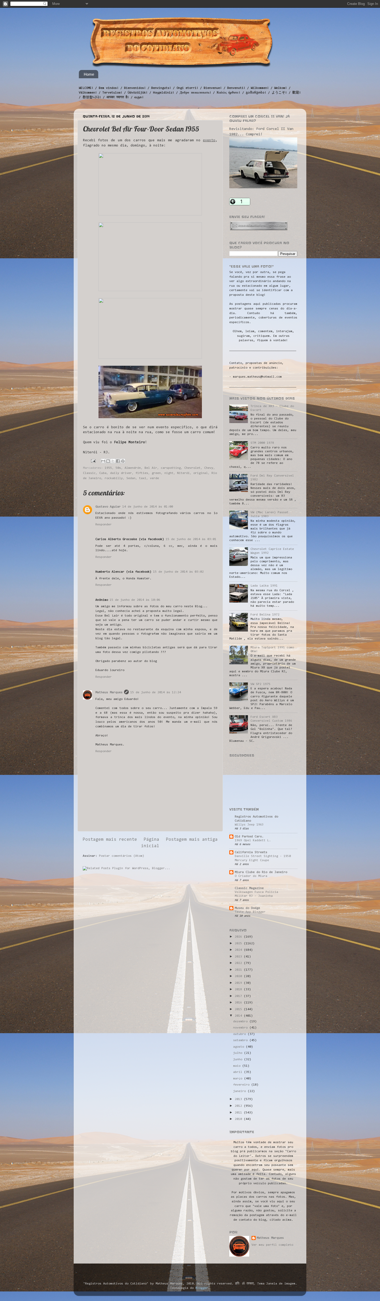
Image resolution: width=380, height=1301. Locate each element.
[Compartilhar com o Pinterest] (122, 461)
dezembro (241, 1021)
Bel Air (151, 468)
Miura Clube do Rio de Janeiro (261, 872)
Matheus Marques (109, 692)
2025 (239, 943)
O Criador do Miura (251, 876)
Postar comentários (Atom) (121, 856)
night (168, 473)
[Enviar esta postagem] (93, 461)
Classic (89, 473)
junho (238, 1059)
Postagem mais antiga (192, 839)
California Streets (251, 852)
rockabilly (114, 478)
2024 (239, 950)
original (200, 473)
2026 (239, 936)
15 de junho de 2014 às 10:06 (135, 600)
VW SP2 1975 (260, 684)
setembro (241, 1040)
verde (154, 478)
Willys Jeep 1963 (249, 824)
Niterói (183, 473)
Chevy (208, 468)
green (156, 473)
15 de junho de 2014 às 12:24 (155, 692)
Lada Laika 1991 (264, 585)
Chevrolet (192, 468)
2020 (239, 976)
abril (238, 1072)
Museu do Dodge (247, 908)
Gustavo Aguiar (108, 506)
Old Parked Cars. (249, 836)
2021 (239, 969)
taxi (142, 478)
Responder (103, 524)
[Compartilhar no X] (113, 461)
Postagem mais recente (110, 839)
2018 (239, 989)
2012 (239, 1106)
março (238, 1078)
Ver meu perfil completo (272, 1245)
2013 (239, 1099)
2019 (239, 983)
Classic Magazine (249, 888)
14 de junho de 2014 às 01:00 (147, 506)
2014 (239, 1015)
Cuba (103, 473)
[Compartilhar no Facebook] (117, 461)
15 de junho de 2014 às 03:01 (191, 539)
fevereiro (242, 1084)
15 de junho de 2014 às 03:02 (178, 571)
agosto (239, 1046)
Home (89, 74)
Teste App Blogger (250, 912)
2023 (239, 956)
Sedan (130, 478)
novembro (241, 1027)
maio (237, 1066)
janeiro (240, 1091)
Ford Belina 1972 (264, 614)
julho (238, 1053)
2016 (239, 1002)
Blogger (201, 1288)
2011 (239, 1112)
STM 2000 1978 (262, 443)
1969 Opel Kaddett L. (253, 840)
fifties (141, 473)
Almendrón (133, 468)
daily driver (121, 473)
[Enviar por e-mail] (103, 461)
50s (118, 468)
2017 (239, 996)
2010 (239, 1119)
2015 (239, 1009)
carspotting (171, 468)
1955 (108, 468)
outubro (240, 1034)
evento (209, 140)
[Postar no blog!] (108, 461)
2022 (239, 963)
